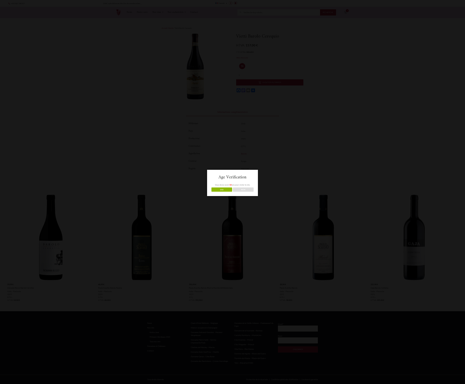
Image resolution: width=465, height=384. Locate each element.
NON (243, 190)
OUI (221, 190)
